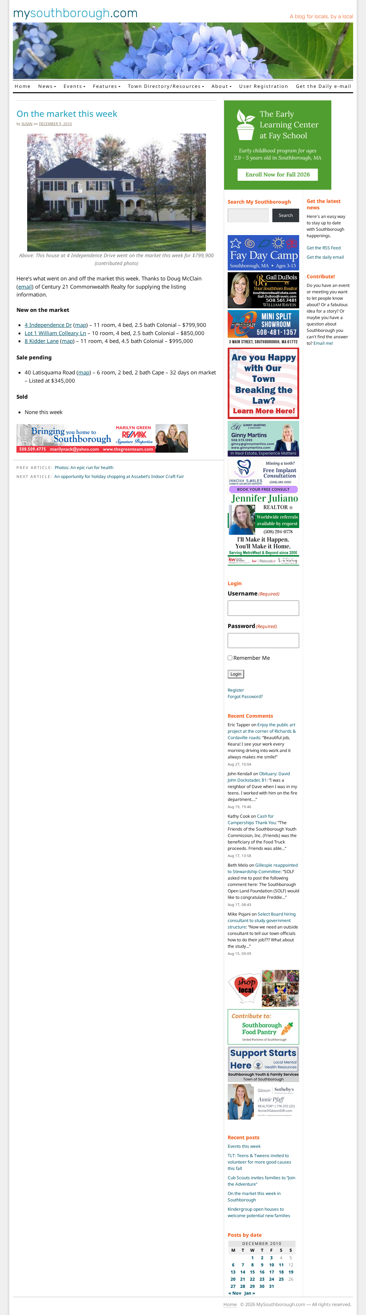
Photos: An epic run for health (84, 467)
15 (252, 1272)
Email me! (323, 343)
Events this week (244, 1146)
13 (233, 1272)
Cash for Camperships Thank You (252, 819)
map (80, 324)
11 (281, 1265)
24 (271, 1279)
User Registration (263, 86)
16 (261, 1272)
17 (271, 1272)
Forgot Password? (245, 696)
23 (261, 1279)
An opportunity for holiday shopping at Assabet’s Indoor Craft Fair (119, 476)
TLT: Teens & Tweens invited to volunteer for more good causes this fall (259, 1161)
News (45, 86)
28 (242, 1286)
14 (242, 1272)
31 (271, 1286)
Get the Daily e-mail (323, 86)
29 (252, 1286)
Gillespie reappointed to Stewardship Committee (263, 868)
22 (252, 1279)
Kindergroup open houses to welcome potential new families (259, 1212)
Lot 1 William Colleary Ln (55, 333)
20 (233, 1279)
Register (236, 690)
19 (290, 1272)
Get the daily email (325, 257)
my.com (75, 12)
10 (271, 1265)
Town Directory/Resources (164, 86)
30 (261, 1286)
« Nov (234, 1293)
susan (27, 123)
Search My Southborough (259, 201)
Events (73, 86)
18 (281, 1272)
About (220, 86)
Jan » (249, 1293)
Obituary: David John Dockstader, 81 (259, 777)
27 (233, 1286)
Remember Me (251, 657)
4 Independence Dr (48, 324)
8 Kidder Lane (42, 340)
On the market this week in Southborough (254, 1196)
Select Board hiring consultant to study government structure (262, 920)
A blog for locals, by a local (321, 16)
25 (281, 1279)
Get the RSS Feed (324, 248)
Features (105, 86)
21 (242, 1279)
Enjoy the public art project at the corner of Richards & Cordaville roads (262, 731)
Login (236, 674)
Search (286, 215)
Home (23, 86)
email (25, 286)
